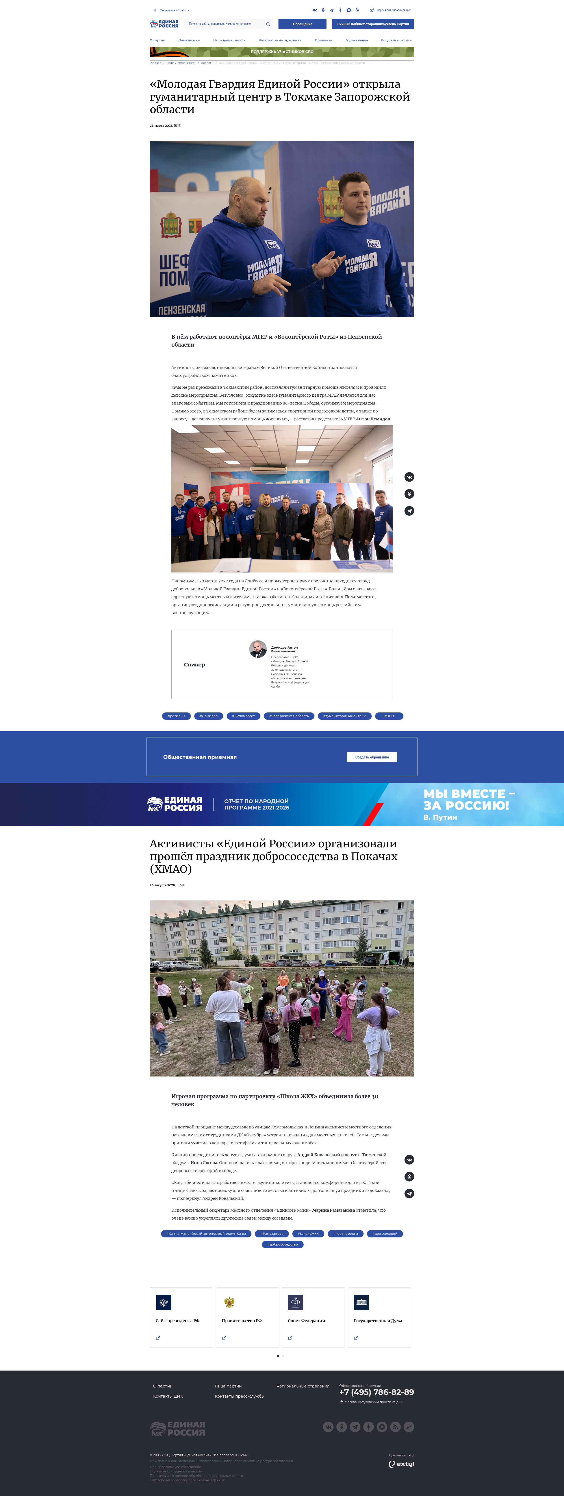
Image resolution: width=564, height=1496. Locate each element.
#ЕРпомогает (243, 716)
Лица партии (189, 40)
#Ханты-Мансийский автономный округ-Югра (206, 1234)
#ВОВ (389, 716)
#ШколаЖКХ (308, 1234)
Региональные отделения (280, 40)
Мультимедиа (357, 40)
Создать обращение (372, 757)
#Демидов (209, 716)
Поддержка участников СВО (282, 52)
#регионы (176, 716)
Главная (155, 62)
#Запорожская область (289, 716)
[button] (278, 1356)
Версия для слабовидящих (393, 10)
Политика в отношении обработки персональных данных (196, 1476)
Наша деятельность (229, 40)
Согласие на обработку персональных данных (187, 1480)
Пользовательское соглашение (175, 1467)
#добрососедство (282, 1244)
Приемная (323, 40)
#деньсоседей (385, 1234)
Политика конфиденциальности (176, 1471)
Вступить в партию (396, 40)
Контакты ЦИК (168, 1396)
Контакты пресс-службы (240, 1396)
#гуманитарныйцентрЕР (344, 716)
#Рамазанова (271, 1234)
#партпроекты (345, 1234)
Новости (207, 62)
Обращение (302, 24)
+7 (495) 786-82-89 (376, 1392)
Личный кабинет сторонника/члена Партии (373, 24)
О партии (157, 40)
